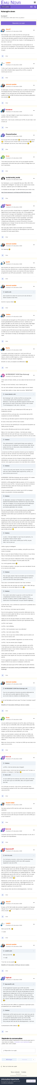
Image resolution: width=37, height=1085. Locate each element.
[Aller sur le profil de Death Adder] (3, 803)
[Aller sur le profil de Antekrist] (3, 110)
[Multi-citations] (2, 56)
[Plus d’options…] (34, 30)
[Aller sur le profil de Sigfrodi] (3, 978)
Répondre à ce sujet (18, 23)
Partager (9, 1059)
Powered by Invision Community (18, 1075)
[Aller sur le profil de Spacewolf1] (3, 850)
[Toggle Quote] (4, 292)
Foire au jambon (20, 17)
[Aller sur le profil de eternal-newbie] (3, 85)
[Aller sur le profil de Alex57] (3, 30)
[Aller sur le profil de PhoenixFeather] (3, 135)
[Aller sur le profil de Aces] (3, 157)
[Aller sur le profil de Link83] (3, 64)
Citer (6, 56)
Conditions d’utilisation (7, 1082)
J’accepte (31, 1081)
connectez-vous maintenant (21, 1042)
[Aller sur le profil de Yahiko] (3, 315)
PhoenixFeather (11, 134)
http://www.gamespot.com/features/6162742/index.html (16, 192)
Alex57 (5, 16)
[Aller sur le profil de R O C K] (3, 758)
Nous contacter (15, 1072)
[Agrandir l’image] (9, 97)
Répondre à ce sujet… (10, 1050)
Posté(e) (14, 31)
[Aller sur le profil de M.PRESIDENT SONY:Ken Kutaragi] (3, 375)
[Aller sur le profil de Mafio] (3, 349)
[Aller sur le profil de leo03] (3, 263)
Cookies (23, 1072)
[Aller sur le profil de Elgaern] (3, 206)
